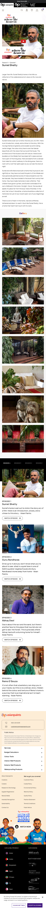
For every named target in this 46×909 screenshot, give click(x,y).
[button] (37, 10)
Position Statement (29, 799)
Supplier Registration (8, 792)
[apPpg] (34, 888)
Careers (4, 784)
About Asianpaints (7, 776)
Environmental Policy (30, 788)
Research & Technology (9, 788)
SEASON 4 (6, 463)
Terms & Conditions (29, 803)
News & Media (6, 796)
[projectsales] (34, 872)
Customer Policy (28, 780)
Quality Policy (28, 796)
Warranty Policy (28, 792)
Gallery (23, 213)
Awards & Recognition (8, 799)
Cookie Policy (28, 784)
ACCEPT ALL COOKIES (34, 905)
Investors (4, 780)
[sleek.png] (34, 853)
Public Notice (28, 807)
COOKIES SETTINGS (19, 905)
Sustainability (6, 803)
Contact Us (5, 807)
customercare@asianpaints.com (20, 726)
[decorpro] (34, 864)
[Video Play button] (23, 41)
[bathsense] (34, 859)
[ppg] (34, 880)
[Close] (42, 897)
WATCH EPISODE (11, 518)
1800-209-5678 (15, 723)
